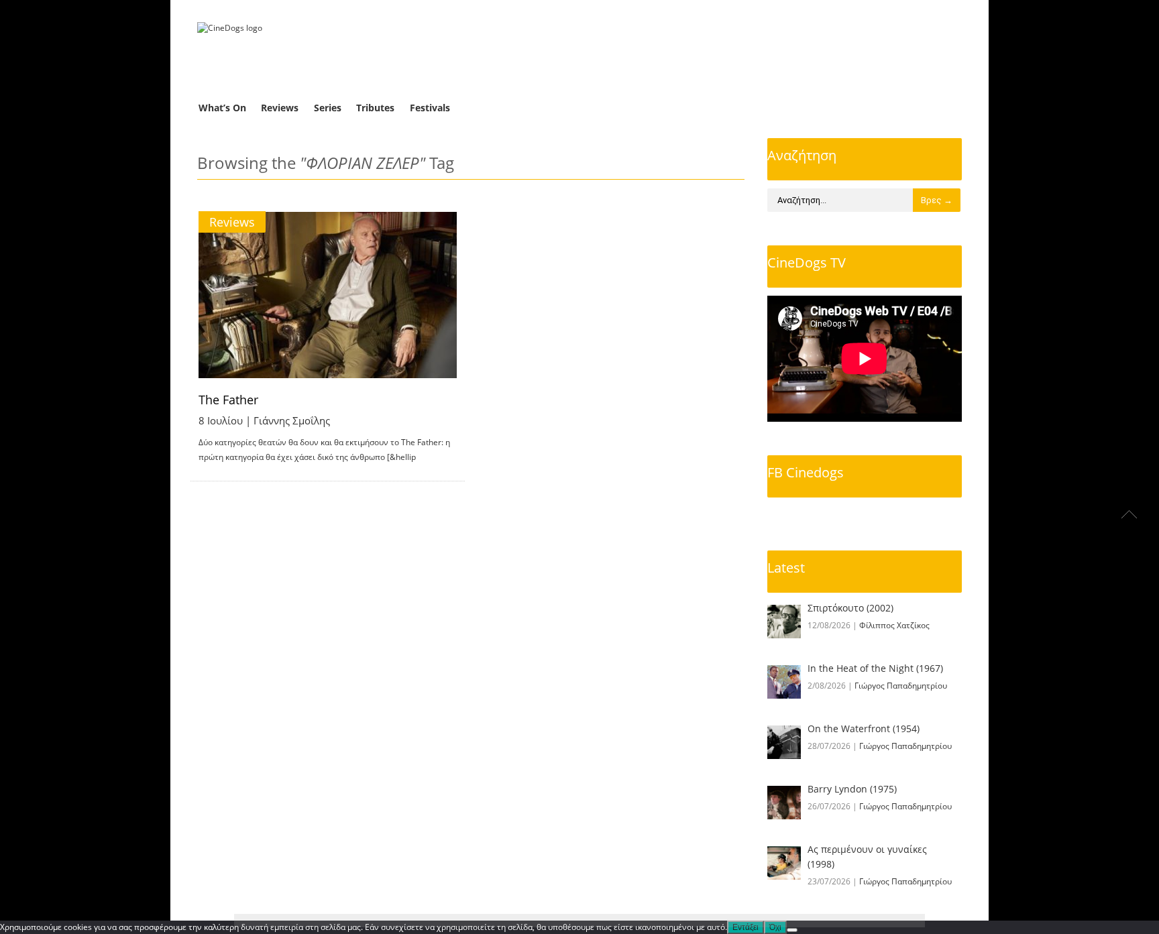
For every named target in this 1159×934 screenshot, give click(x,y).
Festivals (430, 107)
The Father (228, 400)
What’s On (222, 107)
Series (327, 107)
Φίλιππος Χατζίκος (894, 625)
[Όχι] (792, 930)
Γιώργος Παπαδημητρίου (900, 685)
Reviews (279, 107)
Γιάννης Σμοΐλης (292, 420)
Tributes (375, 107)
